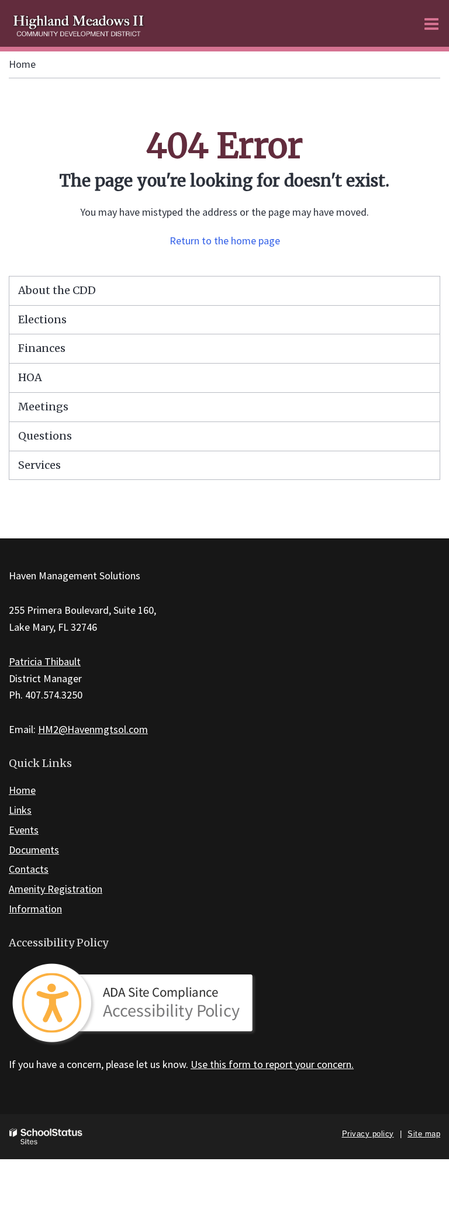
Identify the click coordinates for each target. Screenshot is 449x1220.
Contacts (29, 869)
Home (22, 64)
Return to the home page (225, 240)
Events (24, 830)
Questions (45, 436)
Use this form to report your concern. (272, 1064)
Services (39, 465)
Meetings (43, 406)
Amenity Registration (55, 889)
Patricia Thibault (45, 661)
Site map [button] (423, 1133)
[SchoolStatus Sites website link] (46, 1136)
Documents (34, 849)
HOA (30, 377)
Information (35, 908)
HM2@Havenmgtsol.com (93, 729)
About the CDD (57, 290)
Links (20, 810)
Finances (41, 348)
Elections (42, 319)
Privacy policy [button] (368, 1133)
